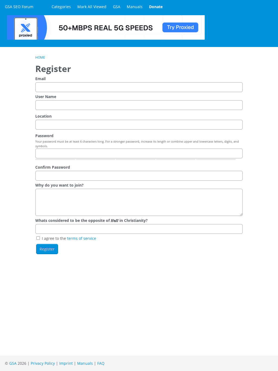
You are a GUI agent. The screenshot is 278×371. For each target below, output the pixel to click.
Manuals (135, 6)
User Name (45, 96)
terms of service (81, 238)
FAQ (101, 363)
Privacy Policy (43, 363)
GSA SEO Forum (19, 6)
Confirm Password (52, 167)
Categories (61, 6)
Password (44, 135)
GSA (116, 6)
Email (40, 78)
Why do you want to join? (59, 185)
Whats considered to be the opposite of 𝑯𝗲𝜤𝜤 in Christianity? (91, 220)
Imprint (66, 363)
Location (43, 116)
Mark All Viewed (91, 6)
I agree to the (68, 238)
